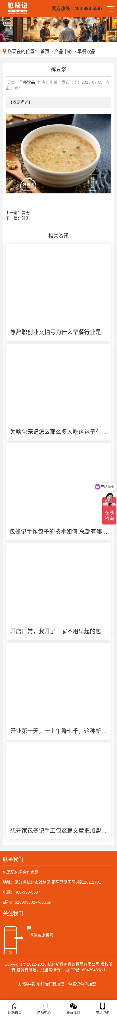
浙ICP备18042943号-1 (85, 970)
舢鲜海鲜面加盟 (50, 984)
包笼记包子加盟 (82, 984)
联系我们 (73, 1013)
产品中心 (63, 51)
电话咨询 (102, 1013)
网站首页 (15, 1013)
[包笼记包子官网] (17, 7)
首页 (44, 51)
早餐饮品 (86, 51)
